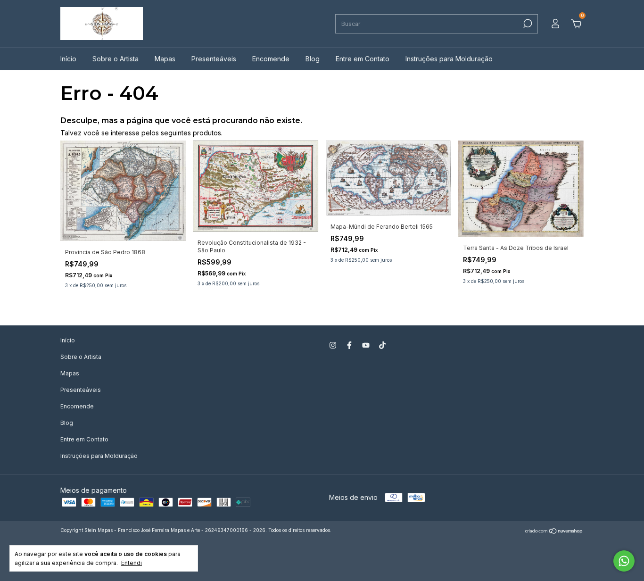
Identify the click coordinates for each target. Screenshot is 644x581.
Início (68, 59)
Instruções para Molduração (449, 59)
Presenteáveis (213, 59)
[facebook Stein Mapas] (349, 345)
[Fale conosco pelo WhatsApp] (624, 561)
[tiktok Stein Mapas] (382, 345)
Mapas (165, 59)
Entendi (131, 562)
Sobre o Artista (115, 59)
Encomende (270, 59)
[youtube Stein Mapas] (366, 345)
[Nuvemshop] (554, 531)
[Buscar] (527, 23)
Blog (312, 59)
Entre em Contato (362, 59)
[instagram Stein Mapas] (333, 345)
